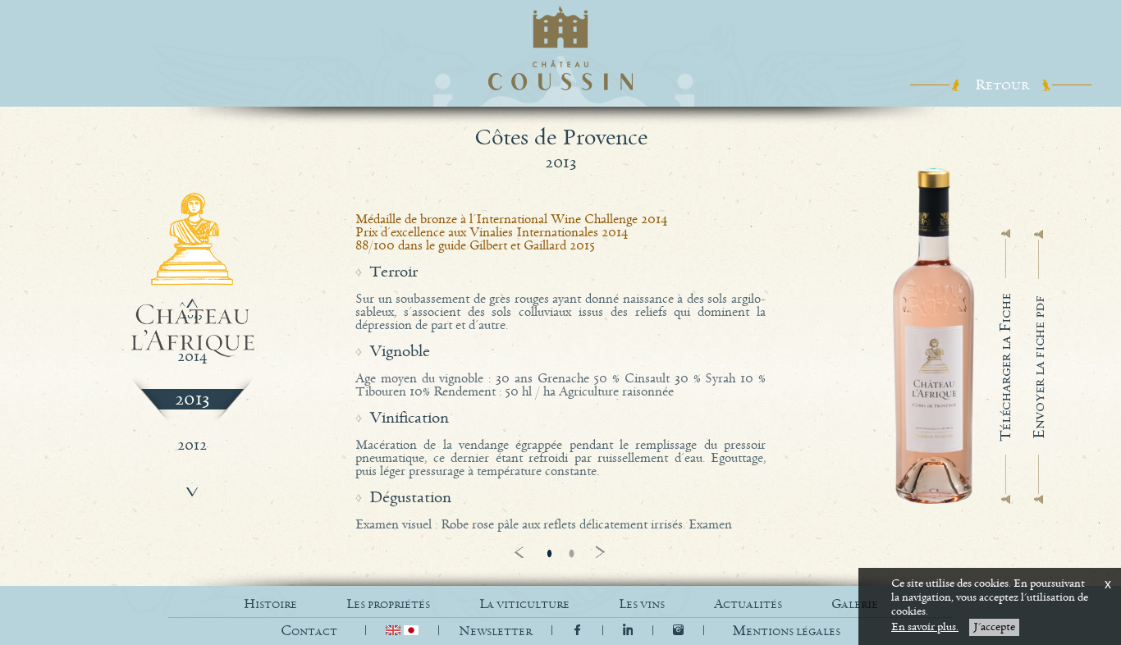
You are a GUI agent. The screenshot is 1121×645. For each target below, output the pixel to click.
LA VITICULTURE (524, 604)
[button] (786, 631)
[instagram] (678, 631)
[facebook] (577, 631)
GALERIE (854, 604)
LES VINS (642, 604)
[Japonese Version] (411, 631)
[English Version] (395, 631)
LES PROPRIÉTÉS (388, 604)
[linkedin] (630, 631)
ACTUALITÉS (748, 604)
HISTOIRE (270, 604)
